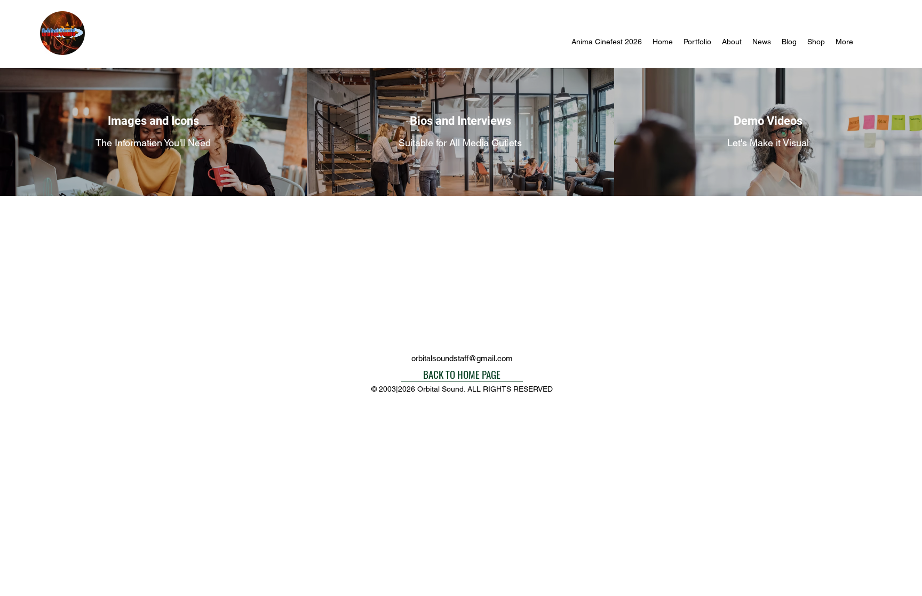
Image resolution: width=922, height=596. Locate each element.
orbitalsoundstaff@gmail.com (462, 358)
